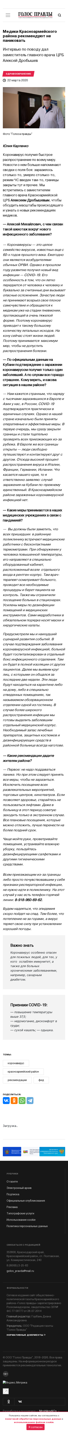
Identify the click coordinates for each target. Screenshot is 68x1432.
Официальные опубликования (26, 1200)
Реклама (12, 1207)
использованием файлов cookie (34, 1422)
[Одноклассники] (14, 1100)
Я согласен (35, 1427)
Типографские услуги (20, 1213)
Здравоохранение (18, 73)
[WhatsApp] (22, 1100)
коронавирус (16, 1063)
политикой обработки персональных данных (33, 1418)
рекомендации (17, 1080)
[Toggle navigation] (8, 15)
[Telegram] (30, 1100)
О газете (12, 1181)
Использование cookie (21, 1219)
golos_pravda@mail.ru (20, 1271)
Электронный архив (19, 1188)
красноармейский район (23, 1071)
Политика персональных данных (27, 1226)
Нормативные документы (25, 1334)
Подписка (13, 1194)
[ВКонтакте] (6, 1100)
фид (41, 1080)
